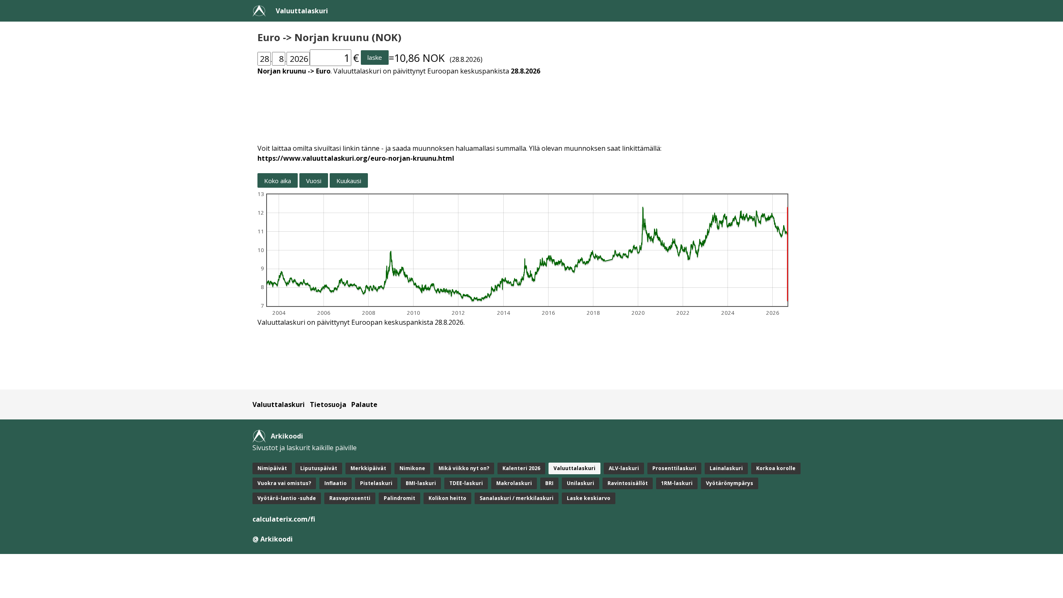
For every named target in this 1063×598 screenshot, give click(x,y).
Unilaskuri (580, 483)
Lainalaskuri (726, 468)
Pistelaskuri (376, 483)
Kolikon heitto (447, 498)
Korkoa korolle (776, 468)
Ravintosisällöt (627, 483)
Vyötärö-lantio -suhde (286, 498)
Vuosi (313, 180)
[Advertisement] (506, 104)
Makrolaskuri (514, 483)
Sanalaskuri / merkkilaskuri (517, 498)
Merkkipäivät (368, 468)
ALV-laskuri (624, 468)
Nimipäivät (272, 468)
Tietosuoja (328, 404)
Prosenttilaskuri (674, 468)
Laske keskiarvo (588, 498)
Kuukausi (348, 180)
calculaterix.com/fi (283, 519)
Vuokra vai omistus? (284, 483)
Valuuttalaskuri (302, 10)
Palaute (364, 404)
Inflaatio (335, 483)
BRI (549, 483)
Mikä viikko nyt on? (463, 468)
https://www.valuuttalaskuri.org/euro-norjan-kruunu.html (355, 158)
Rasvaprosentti (349, 498)
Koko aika (277, 180)
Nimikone (412, 468)
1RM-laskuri (677, 483)
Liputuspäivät (318, 468)
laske (374, 57)
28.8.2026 (525, 71)
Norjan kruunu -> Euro (294, 71)
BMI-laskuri (421, 483)
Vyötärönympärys (729, 483)
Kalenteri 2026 (521, 468)
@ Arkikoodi (272, 539)
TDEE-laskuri (466, 483)
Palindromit (399, 498)
